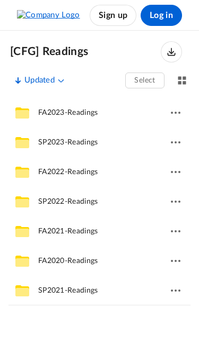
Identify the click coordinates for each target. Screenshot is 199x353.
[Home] (48, 15)
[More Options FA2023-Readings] (175, 112)
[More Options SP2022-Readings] (175, 201)
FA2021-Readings (68, 231)
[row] (99, 113)
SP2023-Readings (68, 142)
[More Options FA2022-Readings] (175, 172)
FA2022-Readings (68, 172)
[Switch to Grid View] (182, 80)
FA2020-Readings (68, 261)
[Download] (171, 51)
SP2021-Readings (68, 290)
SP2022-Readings (68, 201)
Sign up (113, 15)
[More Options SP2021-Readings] (175, 290)
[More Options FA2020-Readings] (175, 260)
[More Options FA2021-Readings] (175, 231)
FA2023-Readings (68, 112)
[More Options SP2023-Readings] (175, 142)
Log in (161, 15)
